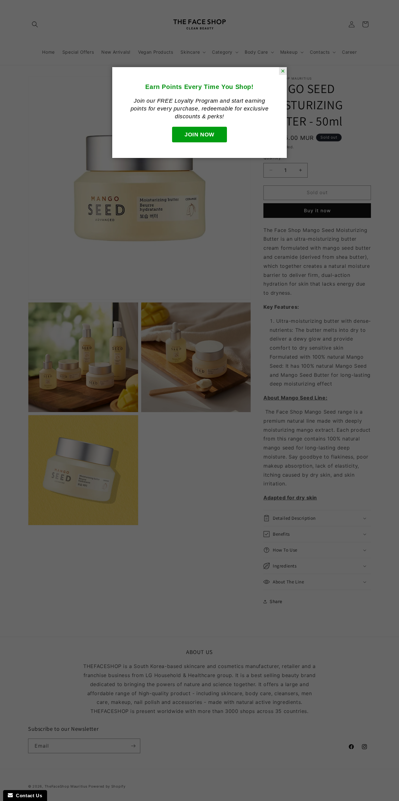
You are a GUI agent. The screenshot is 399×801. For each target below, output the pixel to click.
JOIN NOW (199, 134)
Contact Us (27, 795)
